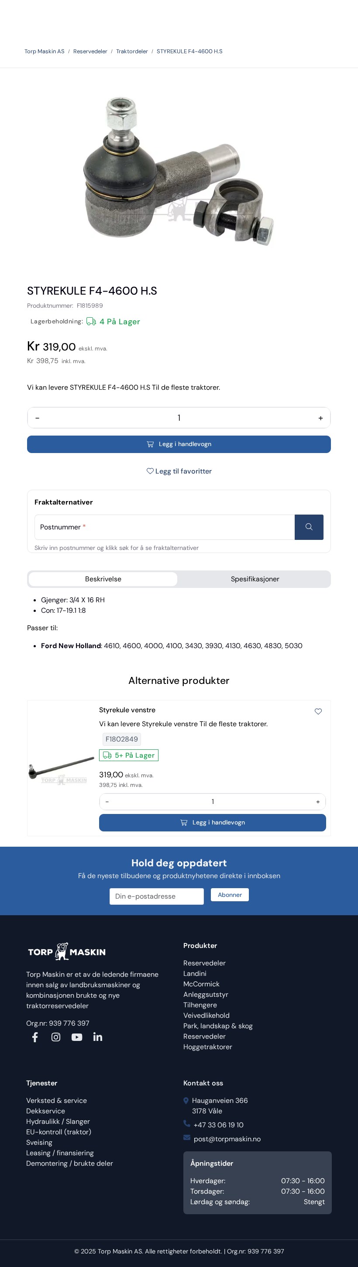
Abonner (230, 895)
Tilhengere (200, 1004)
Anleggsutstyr (205, 994)
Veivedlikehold (206, 1015)
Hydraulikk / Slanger (58, 1121)
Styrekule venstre (127, 709)
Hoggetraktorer (207, 1046)
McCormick (201, 984)
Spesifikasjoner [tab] (255, 579)
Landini (195, 973)
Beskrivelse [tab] (103, 579)
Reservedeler (204, 963)
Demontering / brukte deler (69, 1163)
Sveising (39, 1142)
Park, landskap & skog (218, 1025)
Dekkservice (45, 1111)
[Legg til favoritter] (318, 712)
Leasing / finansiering (60, 1152)
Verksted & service (56, 1100)
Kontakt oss (203, 1083)
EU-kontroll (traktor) (58, 1132)
